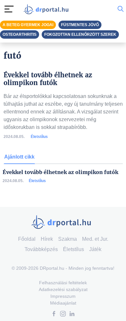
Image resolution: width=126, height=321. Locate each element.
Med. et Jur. (95, 239)
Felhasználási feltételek (63, 282)
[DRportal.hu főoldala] (47, 9)
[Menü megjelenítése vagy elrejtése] (9, 9)
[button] (53, 314)
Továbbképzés (41, 249)
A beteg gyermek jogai (28, 25)
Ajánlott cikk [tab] (19, 157)
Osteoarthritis (20, 34)
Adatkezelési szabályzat (63, 289)
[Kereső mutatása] (120, 9)
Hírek (47, 239)
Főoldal (27, 239)
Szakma (67, 239)
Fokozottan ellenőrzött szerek (80, 34)
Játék (95, 249)
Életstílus (39, 136)
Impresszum (63, 296)
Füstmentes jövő (80, 25)
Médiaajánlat (63, 303)
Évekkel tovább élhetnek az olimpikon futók (60, 172)
